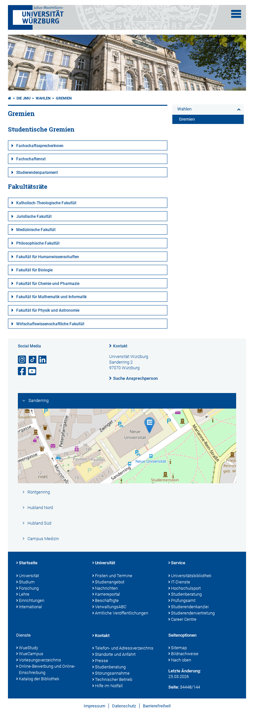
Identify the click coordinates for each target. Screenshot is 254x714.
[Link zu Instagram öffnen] (22, 360)
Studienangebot (109, 581)
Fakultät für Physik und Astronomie (47, 310)
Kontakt (120, 346)
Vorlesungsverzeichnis (40, 659)
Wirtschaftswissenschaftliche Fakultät (50, 324)
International (30, 606)
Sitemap (179, 647)
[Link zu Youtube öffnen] (32, 371)
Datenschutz (124, 705)
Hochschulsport (186, 588)
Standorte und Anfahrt (115, 654)
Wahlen (43, 98)
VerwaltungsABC (110, 606)
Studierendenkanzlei (190, 606)
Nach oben (181, 659)
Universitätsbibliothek (191, 575)
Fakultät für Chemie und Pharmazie (47, 283)
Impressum (94, 705)
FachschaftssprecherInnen (40, 145)
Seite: (173, 687)
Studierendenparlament (37, 172)
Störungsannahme (112, 673)
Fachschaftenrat (31, 159)
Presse (101, 660)
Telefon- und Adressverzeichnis (124, 648)
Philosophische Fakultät (38, 243)
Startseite (28, 562)
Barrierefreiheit (157, 705)
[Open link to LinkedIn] (43, 360)
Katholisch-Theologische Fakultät (46, 203)
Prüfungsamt (183, 600)
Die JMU (23, 98)
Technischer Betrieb (113, 679)
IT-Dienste (180, 581)
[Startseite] (9, 98)
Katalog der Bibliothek (39, 678)
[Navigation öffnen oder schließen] (236, 14)
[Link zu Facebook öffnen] (22, 371)
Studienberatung (186, 594)
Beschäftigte (107, 600)
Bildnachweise (184, 653)
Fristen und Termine (113, 575)
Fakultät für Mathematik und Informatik (51, 297)
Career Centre (183, 619)
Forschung (29, 588)
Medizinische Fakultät (36, 229)
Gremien (64, 98)
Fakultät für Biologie (34, 270)
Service (178, 562)
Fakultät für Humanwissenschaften (47, 257)
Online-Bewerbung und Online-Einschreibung (47, 669)
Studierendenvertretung (193, 613)
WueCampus (31, 653)
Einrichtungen (31, 600)
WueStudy (28, 647)
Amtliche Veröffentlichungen (121, 613)
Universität (29, 575)
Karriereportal (107, 594)
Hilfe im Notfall (109, 685)
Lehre (24, 594)
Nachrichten (106, 588)
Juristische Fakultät (34, 216)
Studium (27, 581)
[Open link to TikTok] (32, 360)
